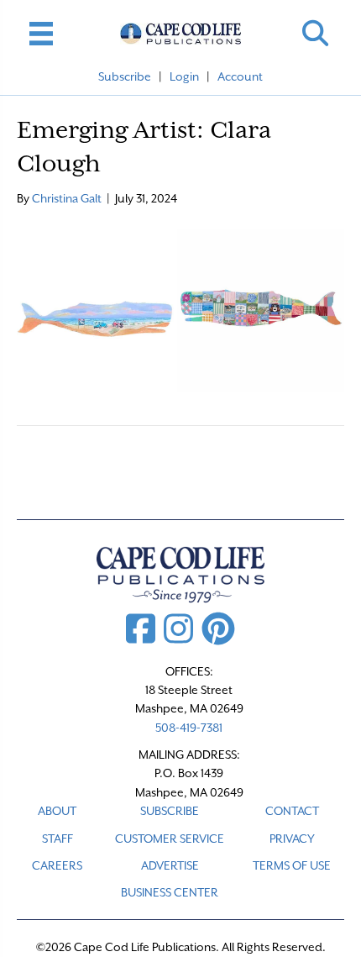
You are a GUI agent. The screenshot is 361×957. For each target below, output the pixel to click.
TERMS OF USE (292, 865)
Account (240, 76)
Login (184, 76)
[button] (315, 33)
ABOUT (57, 811)
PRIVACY (292, 838)
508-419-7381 (188, 727)
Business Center (169, 892)
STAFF (57, 838)
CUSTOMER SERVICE (169, 838)
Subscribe (124, 76)
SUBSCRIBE (169, 811)
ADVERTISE (170, 865)
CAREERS (57, 865)
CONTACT (292, 811)
